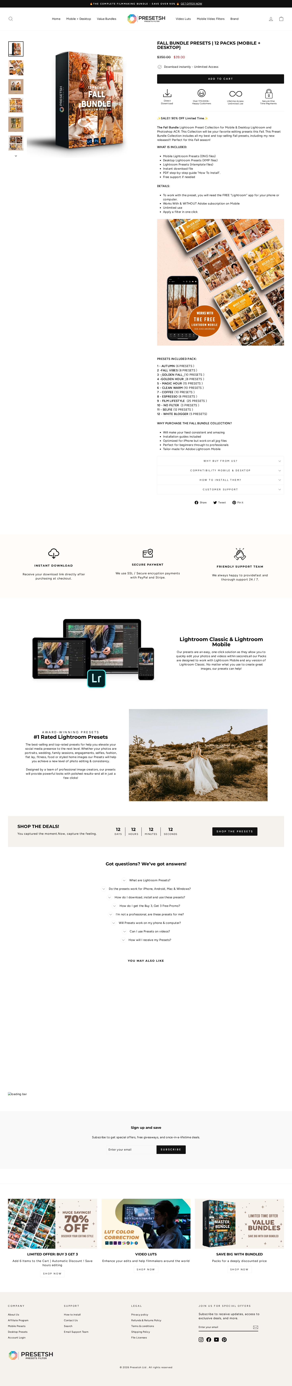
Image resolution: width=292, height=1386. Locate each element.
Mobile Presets (16, 1326)
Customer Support (220, 489)
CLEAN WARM (172, 388)
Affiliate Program (18, 1320)
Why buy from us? (221, 461)
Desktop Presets (18, 1331)
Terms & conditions (142, 1326)
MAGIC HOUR (172, 383)
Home (56, 19)
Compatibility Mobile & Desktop (220, 470)
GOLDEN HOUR (172, 379)
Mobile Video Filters (211, 19)
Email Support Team (76, 1331)
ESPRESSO (170, 396)
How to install (72, 1314)
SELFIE (167, 409)
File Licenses (139, 1337)
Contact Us (71, 1320)
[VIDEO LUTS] (146, 1224)
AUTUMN (168, 366)
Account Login (16, 1337)
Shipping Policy (140, 1331)
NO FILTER (171, 405)
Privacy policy (139, 1314)
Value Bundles (106, 19)
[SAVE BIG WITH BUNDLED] (239, 1224)
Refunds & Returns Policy (146, 1320)
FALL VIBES (169, 370)
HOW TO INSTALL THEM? (221, 480)
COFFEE (168, 392)
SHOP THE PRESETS (235, 831)
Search (68, 1326)
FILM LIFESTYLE (174, 401)
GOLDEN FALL (172, 375)
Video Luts (183, 19)
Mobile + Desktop (78, 19)
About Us (13, 1314)
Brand (234, 19)
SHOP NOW (52, 1273)
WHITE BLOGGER (176, 414)
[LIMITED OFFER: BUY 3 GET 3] (52, 1224)
